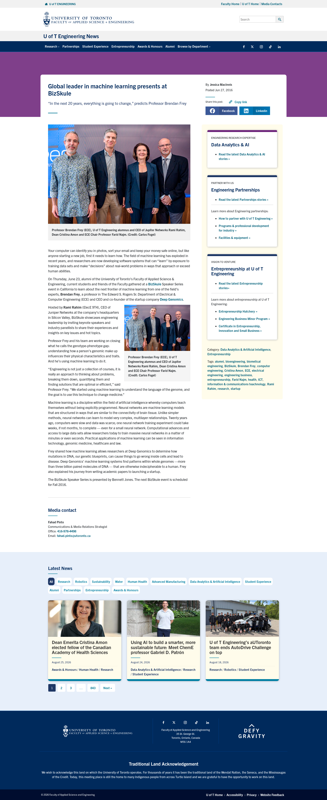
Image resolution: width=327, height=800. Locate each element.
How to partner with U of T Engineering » (246, 218)
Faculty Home (230, 4)
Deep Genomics (171, 299)
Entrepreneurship (123, 46)
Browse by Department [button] (193, 46)
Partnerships (70, 46)
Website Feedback (272, 795)
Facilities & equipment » (234, 237)
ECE (247, 370)
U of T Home (250, 4)
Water (119, 581)
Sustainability (101, 581)
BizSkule (154, 284)
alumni (219, 361)
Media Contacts (271, 4)
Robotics (81, 581)
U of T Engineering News (71, 35)
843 (93, 688)
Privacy (252, 795)
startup (235, 388)
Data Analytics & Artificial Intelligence (245, 349)
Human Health (137, 581)
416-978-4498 (66, 531)
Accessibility (235, 795)
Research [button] (51, 46)
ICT (260, 379)
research (223, 388)
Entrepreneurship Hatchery (238, 311)
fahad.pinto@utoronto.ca (73, 535)
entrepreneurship (218, 379)
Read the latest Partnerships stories (243, 199)
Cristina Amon (233, 370)
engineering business (238, 375)
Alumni (170, 46)
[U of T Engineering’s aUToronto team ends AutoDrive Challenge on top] (242, 639)
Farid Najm (239, 379)
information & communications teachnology (236, 384)
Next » (107, 688)
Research (64, 581)
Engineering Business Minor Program (244, 318)
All (51, 581)
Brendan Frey (246, 366)
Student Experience (95, 46)
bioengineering (235, 361)
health (252, 379)
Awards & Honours (150, 46)
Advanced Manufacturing (168, 581)
